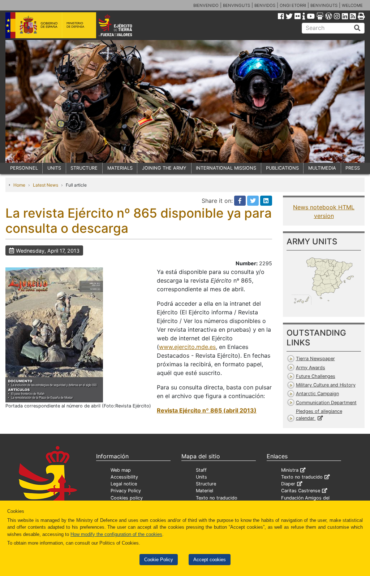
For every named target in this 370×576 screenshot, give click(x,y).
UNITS (54, 168)
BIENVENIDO (206, 5)
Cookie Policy (158, 559)
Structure (206, 483)
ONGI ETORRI (293, 5)
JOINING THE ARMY (164, 168)
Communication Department (326, 402)
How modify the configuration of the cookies (116, 534)
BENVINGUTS (236, 5)
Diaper (288, 483)
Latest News (45, 185)
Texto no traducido (216, 498)
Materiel (204, 490)
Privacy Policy (126, 490)
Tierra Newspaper (315, 358)
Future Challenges (315, 376)
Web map (121, 470)
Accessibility (124, 477)
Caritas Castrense (300, 490)
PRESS (352, 168)
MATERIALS (120, 168)
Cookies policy (127, 498)
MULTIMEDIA (322, 168)
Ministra (289, 470)
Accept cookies (209, 559)
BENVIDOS (264, 5)
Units (201, 477)
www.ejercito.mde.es (187, 346)
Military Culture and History (326, 385)
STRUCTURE (84, 168)
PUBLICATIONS (282, 168)
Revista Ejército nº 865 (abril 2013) (207, 410)
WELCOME (352, 5)
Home (19, 185)
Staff (201, 470)
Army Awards (310, 367)
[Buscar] (357, 28)
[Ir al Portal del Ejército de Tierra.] (122, 25)
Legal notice (124, 483)
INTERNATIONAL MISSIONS (226, 168)
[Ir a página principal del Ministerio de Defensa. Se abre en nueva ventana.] (50, 25)
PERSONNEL (24, 168)
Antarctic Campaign (317, 393)
